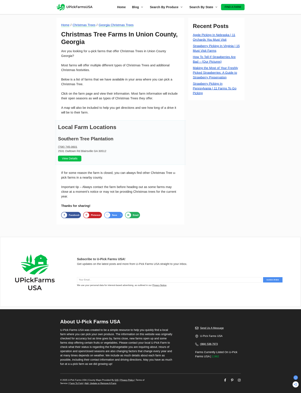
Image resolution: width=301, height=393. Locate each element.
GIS (116, 380)
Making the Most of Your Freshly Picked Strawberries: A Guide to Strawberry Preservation (215, 72)
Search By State (201, 7)
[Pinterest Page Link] (232, 380)
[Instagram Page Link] (239, 380)
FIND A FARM (233, 7)
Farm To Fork (76, 383)
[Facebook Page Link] (225, 380)
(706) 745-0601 (67, 146)
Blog (135, 7)
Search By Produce (164, 7)
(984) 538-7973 (209, 344)
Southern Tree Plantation (85, 138)
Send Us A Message (212, 328)
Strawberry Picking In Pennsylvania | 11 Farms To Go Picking (214, 88)
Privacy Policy (127, 380)
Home (121, 7)
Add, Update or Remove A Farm (100, 383)
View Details (69, 158)
